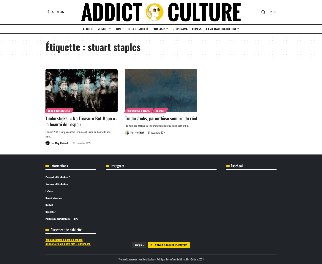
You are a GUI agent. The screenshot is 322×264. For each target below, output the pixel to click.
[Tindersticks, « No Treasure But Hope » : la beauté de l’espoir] (81, 90)
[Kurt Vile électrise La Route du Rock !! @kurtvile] (198, 186)
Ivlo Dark (139, 132)
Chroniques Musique (59, 110)
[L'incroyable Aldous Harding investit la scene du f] (161, 207)
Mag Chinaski (62, 143)
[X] (52, 11)
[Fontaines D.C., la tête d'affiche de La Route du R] (161, 186)
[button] (263, 12)
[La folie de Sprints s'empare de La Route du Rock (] (161, 228)
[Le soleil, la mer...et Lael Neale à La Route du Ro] (124, 228)
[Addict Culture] (161, 12)
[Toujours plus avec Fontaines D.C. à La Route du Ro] (124, 186)
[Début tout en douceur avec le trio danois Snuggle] (198, 207)
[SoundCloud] (62, 11)
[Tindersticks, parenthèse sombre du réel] (161, 90)
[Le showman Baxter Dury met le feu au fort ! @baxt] (198, 228)
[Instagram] (57, 11)
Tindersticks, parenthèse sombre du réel (161, 118)
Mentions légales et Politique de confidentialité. (160, 259)
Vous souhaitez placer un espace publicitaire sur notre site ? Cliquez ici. (68, 242)
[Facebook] (48, 11)
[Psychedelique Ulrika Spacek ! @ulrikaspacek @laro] (124, 207)
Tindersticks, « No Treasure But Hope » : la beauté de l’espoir (81, 121)
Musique (160, 110)
